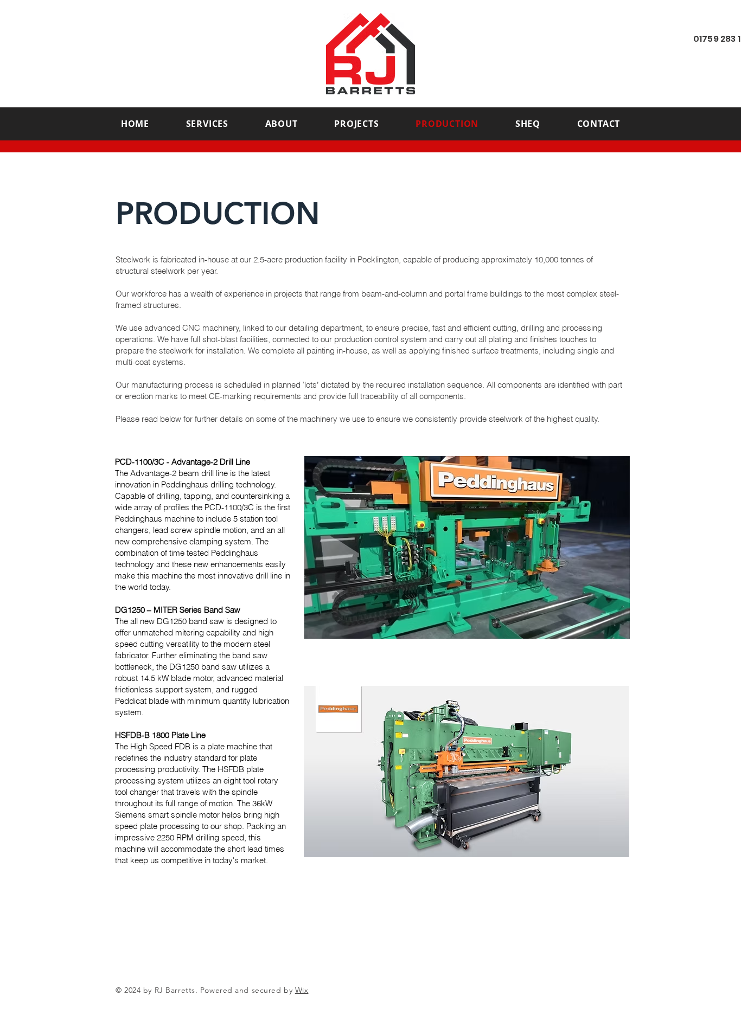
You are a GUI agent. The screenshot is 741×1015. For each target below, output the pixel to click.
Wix (302, 990)
